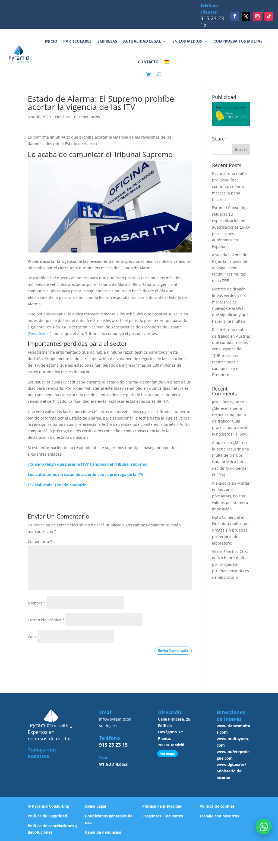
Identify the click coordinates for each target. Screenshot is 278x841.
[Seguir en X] (246, 16)
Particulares (77, 41)
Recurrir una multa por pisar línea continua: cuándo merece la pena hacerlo (229, 186)
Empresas (107, 41)
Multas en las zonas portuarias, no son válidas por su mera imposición (231, 496)
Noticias (62, 116)
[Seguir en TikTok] (268, 16)
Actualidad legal (142, 41)
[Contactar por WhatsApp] (263, 826)
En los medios (187, 41)
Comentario (40, 541)
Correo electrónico (46, 619)
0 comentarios (87, 116)
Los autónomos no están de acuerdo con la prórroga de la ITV (85, 474)
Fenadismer (39, 333)
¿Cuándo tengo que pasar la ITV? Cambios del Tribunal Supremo (88, 464)
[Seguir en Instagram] (257, 16)
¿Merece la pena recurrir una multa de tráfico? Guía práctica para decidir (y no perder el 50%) (231, 421)
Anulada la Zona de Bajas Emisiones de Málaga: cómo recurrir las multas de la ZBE (229, 267)
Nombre (37, 603)
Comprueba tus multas (238, 41)
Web (32, 636)
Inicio (51, 41)
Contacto (148, 61)
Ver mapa (167, 754)
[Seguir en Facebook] (234, 16)
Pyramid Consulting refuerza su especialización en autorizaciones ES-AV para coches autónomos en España (231, 227)
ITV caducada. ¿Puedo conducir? (58, 484)
